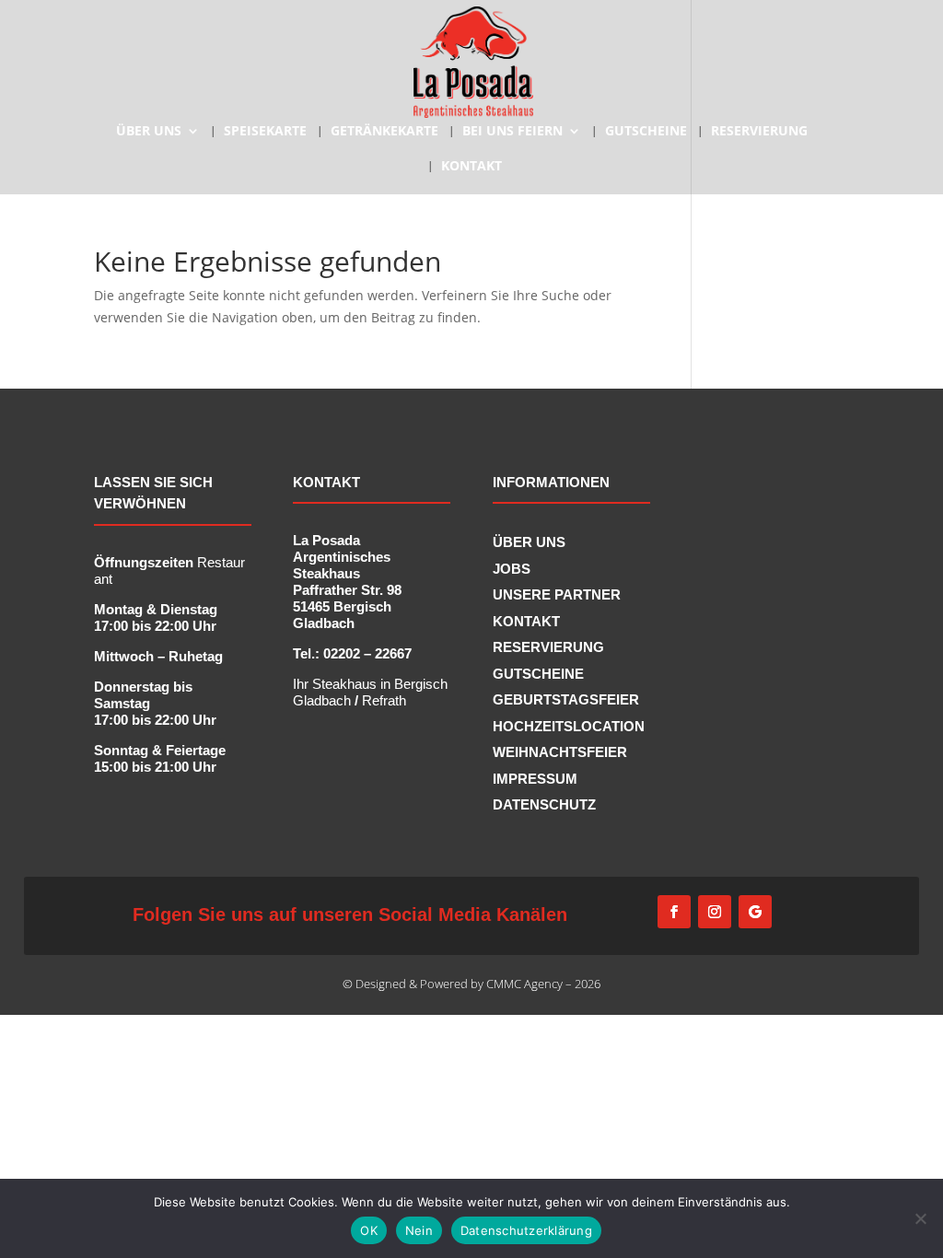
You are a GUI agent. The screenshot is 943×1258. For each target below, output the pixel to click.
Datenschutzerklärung (526, 1230)
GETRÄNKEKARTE (384, 131)
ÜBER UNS (148, 131)
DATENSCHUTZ (544, 804)
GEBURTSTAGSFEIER (566, 699)
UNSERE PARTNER (557, 594)
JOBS (511, 569)
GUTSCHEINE (646, 131)
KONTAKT (471, 166)
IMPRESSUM (535, 778)
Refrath (384, 700)
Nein (419, 1230)
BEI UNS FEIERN (512, 131)
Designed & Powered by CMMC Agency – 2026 (477, 983)
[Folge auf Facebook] (674, 911)
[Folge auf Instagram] (714, 911)
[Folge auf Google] (755, 911)
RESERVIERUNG (759, 131)
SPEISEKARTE (265, 131)
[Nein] (920, 1218)
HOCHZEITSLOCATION (569, 726)
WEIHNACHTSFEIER (560, 752)
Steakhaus (346, 684)
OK (369, 1230)
